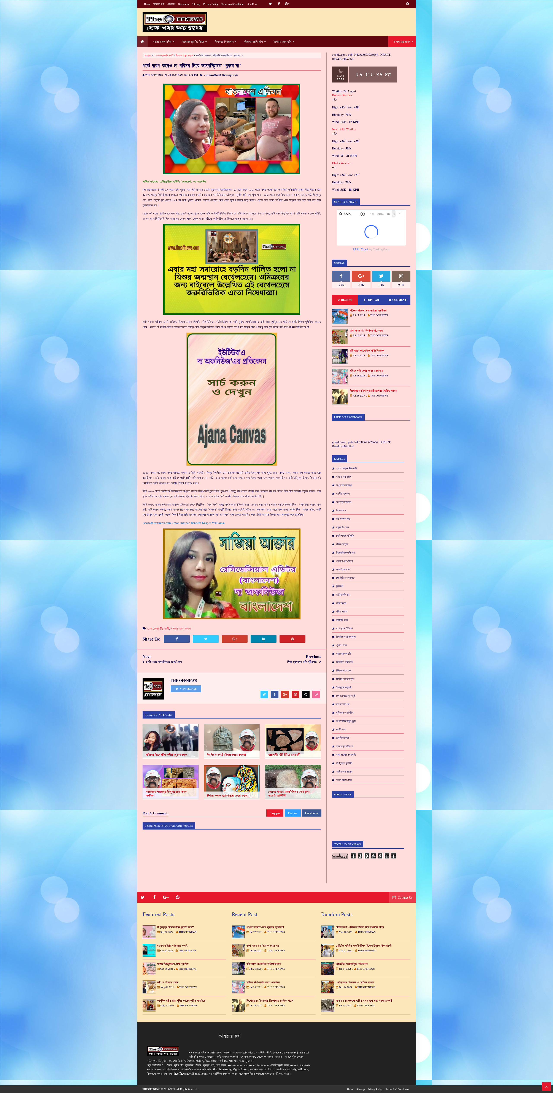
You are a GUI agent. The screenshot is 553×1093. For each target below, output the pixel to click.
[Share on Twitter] (206, 639)
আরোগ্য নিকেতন (343, 502)
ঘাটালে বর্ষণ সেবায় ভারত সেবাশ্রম (366, 370)
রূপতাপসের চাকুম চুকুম (346, 721)
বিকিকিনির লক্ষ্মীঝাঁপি (344, 662)
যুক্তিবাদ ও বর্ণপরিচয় (345, 712)
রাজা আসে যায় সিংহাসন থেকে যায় (366, 330)
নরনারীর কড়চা (342, 620)
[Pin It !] (292, 639)
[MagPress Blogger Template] (175, 22)
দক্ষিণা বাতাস (342, 611)
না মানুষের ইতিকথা (344, 628)
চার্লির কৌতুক (342, 544)
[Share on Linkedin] (263, 639)
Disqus (292, 813)
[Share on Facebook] (177, 639)
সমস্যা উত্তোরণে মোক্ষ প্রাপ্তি (172, 964)
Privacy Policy (210, 4)
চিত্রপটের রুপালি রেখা (345, 552)
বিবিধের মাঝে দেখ (343, 670)
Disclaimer (183, 4)
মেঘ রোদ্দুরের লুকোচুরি (345, 696)
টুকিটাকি (339, 586)
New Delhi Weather (344, 129)
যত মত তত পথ (342, 704)
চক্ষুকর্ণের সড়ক (342, 527)
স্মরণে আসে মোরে (344, 780)
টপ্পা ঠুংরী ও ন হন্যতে (345, 578)
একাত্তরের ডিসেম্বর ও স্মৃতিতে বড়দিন (355, 982)
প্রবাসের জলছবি (343, 653)
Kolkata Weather (342, 95)
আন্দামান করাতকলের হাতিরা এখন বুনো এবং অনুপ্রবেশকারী (364, 1000)
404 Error (252, 4)
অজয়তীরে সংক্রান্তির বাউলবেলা (352, 964)
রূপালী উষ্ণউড (342, 738)
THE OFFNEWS (151, 1089)
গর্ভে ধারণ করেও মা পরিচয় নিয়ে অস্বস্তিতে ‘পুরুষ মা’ (192, 65)
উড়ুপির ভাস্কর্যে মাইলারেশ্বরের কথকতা (226, 754)
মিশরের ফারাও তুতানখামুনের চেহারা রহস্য (227, 795)
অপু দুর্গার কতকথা (344, 485)
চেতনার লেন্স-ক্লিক (344, 561)
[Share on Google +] (235, 639)
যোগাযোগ (171, 4)
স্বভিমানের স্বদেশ (344, 771)
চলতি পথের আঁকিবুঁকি (345, 536)
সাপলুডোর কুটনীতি (344, 763)
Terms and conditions (233, 4)
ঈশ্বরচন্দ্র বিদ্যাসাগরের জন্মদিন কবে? (175, 927)
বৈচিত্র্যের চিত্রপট (343, 687)
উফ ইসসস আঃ (343, 519)
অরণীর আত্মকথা (343, 493)
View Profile (188, 688)
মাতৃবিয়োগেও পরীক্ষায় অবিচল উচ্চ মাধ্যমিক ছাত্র (360, 927)
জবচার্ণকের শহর (343, 569)
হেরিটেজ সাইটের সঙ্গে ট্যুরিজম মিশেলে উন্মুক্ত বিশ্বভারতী (364, 945)
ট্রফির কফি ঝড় (343, 594)
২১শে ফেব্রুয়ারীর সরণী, (213, 75)
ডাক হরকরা (341, 603)
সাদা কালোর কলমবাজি (346, 755)
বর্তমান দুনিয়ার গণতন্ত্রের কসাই (172, 945)
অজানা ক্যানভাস (343, 477)
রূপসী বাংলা (341, 729)
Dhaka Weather (341, 163)
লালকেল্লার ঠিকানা (344, 746)
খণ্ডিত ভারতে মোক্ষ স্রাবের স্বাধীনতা (368, 310)
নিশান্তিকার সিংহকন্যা (346, 637)
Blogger (275, 813)
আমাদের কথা (158, 4)
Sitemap (196, 4)
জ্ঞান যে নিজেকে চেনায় (167, 982)
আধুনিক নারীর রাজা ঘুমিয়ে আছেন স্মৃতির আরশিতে (181, 1000)
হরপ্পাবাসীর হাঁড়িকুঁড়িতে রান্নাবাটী (284, 754)
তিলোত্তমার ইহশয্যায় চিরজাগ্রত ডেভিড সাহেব (373, 390)
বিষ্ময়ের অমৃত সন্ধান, (230, 75)
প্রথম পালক (341, 645)
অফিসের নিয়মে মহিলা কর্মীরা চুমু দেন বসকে (166, 754)
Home (147, 4)
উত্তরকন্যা (341, 510)
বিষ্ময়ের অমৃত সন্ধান (184, 55)
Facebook (311, 813)
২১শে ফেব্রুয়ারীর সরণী (163, 55)
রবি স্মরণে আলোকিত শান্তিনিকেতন (367, 350)
